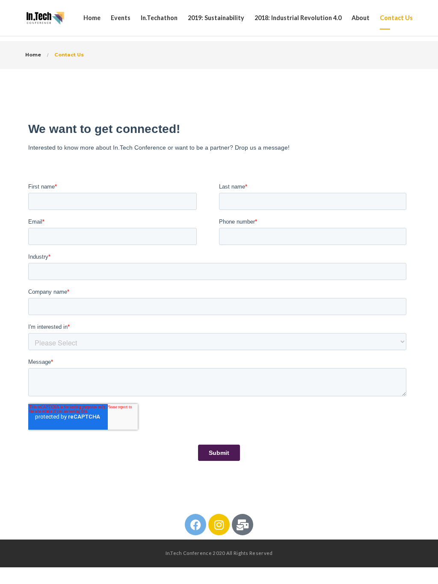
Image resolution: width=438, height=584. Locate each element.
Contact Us (396, 17)
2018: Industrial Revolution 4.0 (298, 17)
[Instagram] (219, 524)
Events (120, 17)
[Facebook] (195, 524)
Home (92, 17)
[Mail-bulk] (242, 524)
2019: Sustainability (216, 17)
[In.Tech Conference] (45, 18)
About (361, 17)
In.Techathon (159, 17)
